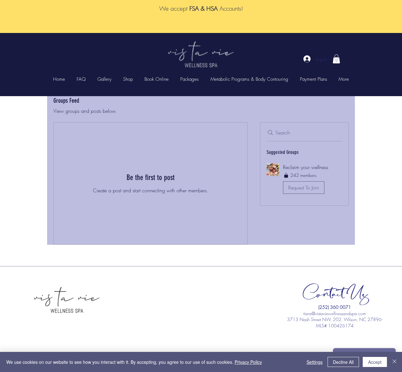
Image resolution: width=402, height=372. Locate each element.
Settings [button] (315, 362)
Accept (375, 362)
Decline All (343, 362)
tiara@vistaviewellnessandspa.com (334, 313)
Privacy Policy (248, 362)
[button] (336, 58)
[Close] (394, 362)
